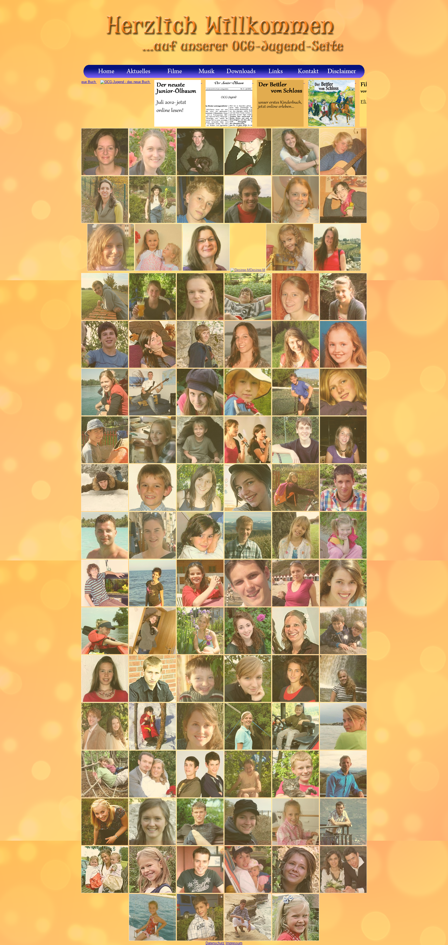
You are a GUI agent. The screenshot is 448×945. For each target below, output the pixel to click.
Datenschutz (215, 943)
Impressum (234, 943)
